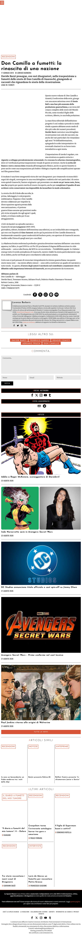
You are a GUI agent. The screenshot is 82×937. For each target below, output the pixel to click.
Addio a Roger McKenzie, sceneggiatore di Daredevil (30, 477)
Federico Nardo (39, 340)
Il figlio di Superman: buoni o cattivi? (65, 827)
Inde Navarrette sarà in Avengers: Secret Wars (27, 532)
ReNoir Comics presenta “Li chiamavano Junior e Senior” (67, 778)
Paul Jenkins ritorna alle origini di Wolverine (25, 722)
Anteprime (62, 747)
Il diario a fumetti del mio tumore (13, 797)
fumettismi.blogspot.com (25, 312)
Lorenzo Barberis (24, 72)
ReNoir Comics (61, 340)
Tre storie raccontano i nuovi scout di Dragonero (13, 879)
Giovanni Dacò (9, 885)
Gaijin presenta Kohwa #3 (39, 777)
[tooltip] (35, 295)
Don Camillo (51, 343)
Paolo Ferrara (36, 838)
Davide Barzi (19, 340)
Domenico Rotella (64, 832)
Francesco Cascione (38, 885)
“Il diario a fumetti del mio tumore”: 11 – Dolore (14, 830)
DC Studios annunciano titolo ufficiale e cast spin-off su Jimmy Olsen (39, 587)
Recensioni (8, 57)
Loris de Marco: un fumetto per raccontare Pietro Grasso (40, 879)
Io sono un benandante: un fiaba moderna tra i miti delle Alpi (12, 779)
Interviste (35, 846)
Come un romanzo (29, 322)
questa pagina (75, 902)
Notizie (33, 747)
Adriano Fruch (31, 343)
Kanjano (7, 835)
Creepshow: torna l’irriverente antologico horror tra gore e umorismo (40, 830)
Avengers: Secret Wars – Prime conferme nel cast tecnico (32, 655)
